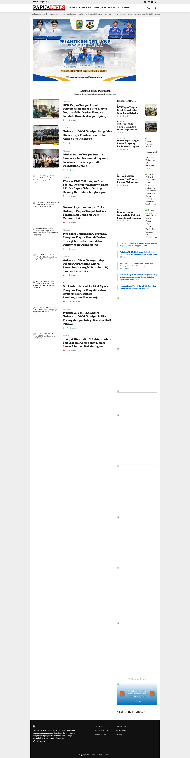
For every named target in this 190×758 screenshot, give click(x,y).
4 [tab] (139, 701)
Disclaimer (99, 726)
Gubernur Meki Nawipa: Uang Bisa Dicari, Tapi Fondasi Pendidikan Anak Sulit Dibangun (87, 135)
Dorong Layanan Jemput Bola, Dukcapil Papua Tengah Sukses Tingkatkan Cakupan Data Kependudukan (128, 215)
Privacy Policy (121, 731)
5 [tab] (142, 701)
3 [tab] (137, 701)
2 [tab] (134, 701)
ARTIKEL (126, 8)
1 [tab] (131, 701)
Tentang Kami (121, 726)
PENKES (73, 8)
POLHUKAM (85, 8)
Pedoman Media (101, 731)
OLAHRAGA (114, 8)
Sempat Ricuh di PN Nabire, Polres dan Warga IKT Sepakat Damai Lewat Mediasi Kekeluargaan (87, 343)
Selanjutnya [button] (152, 693)
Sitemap (119, 735)
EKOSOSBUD (100, 8)
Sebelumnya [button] (122, 693)
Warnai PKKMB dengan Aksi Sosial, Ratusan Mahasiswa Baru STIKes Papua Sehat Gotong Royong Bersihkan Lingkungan (143, 14)
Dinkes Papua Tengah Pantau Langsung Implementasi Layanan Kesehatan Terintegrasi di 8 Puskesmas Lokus (43, 14)
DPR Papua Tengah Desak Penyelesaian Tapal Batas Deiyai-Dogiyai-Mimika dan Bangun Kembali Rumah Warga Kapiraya (129, 110)
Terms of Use (100, 735)
